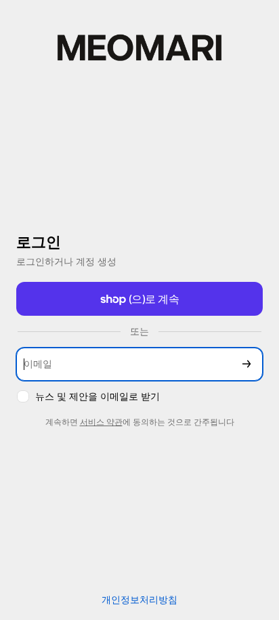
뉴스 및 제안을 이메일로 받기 (97, 396)
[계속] (246, 364)
